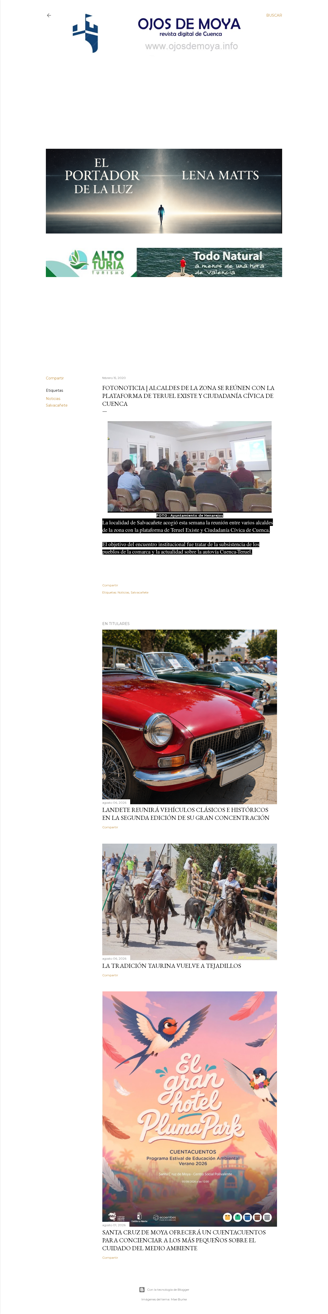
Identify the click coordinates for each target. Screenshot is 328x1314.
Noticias (53, 398)
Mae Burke (179, 1299)
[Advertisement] (159, 94)
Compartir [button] (55, 378)
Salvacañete (57, 405)
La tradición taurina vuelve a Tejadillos (171, 966)
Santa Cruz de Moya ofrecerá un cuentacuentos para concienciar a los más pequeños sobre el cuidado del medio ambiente (184, 1240)
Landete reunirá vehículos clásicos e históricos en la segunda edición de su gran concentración (186, 814)
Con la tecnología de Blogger (168, 1289)
